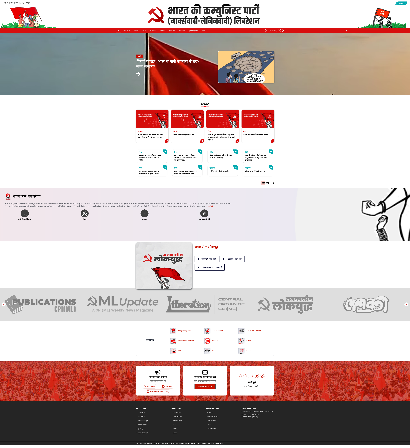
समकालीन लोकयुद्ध (143, 420)
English (5, 3)
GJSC (175, 424)
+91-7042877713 (253, 414)
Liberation (141, 412)
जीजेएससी (153, 31)
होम (118, 31)
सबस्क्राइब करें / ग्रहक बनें (205, 386)
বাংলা (17, 3)
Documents (177, 412)
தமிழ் (22, 3)
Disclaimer (212, 420)
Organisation (177, 416)
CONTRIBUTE (401, 3)
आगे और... (211, 206)
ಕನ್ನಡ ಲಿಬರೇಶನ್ (143, 433)
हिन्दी (12, 3)
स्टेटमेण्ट (162, 31)
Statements (177, 420)
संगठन (144, 31)
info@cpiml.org (252, 417)
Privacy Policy (213, 416)
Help (209, 424)
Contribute (212, 429)
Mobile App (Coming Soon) (159, 392)
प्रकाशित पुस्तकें (193, 31)
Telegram (168, 386)
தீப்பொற (140, 429)
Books (175, 433)
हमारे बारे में (127, 31)
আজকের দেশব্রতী (142, 424)
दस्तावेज (136, 31)
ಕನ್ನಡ (28, 3)
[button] (406, 304)
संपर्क (203, 31)
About (210, 412)
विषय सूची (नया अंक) (209, 259)
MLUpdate (141, 416)
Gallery (175, 429)
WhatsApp (151, 386)
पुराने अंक (172, 31)
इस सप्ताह (182, 31)
